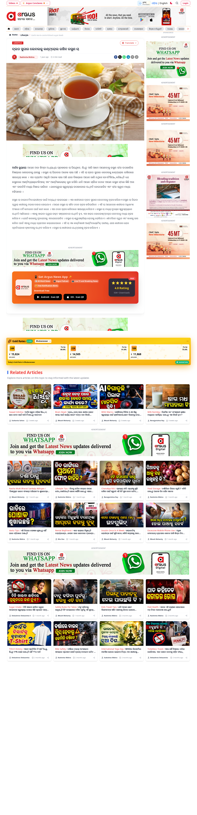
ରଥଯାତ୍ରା (39, 29)
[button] (37, 352)
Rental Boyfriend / (64, 530)
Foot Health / (154, 607)
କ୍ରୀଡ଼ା (109, 29)
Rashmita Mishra (27, 57)
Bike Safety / (61, 649)
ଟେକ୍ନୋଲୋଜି (123, 29)
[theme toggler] (171, 3)
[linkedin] (128, 57)
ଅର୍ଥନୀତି (98, 29)
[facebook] (116, 57)
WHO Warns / (107, 412)
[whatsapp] (124, 57)
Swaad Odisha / (16, 412)
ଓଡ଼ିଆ (154, 3)
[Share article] (47, 420)
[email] (132, 57)
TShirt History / (16, 649)
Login (185, 3)
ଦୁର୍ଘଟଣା (51, 29)
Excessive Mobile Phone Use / (162, 530)
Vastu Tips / (14, 530)
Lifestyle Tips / (62, 488)
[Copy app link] (136, 57)
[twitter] (120, 57)
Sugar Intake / (16, 607)
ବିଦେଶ (87, 29)
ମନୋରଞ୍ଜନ (138, 29)
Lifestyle (24, 35)
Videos (12, 3)
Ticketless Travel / (156, 649)
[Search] (177, 3)
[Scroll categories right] (188, 28)
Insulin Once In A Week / (113, 530)
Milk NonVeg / (154, 412)
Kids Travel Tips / (109, 607)
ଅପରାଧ (170, 29)
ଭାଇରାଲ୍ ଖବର (184, 29)
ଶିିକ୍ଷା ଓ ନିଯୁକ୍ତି (155, 29)
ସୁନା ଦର (63, 29)
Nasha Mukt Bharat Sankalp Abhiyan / (27, 488)
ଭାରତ (16, 29)
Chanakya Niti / (108, 488)
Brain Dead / (61, 412)
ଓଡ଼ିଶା (27, 29)
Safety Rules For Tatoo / (66, 607)
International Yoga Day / (113, 649)
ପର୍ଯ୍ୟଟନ (75, 29)
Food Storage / (155, 488)
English (164, 3)
